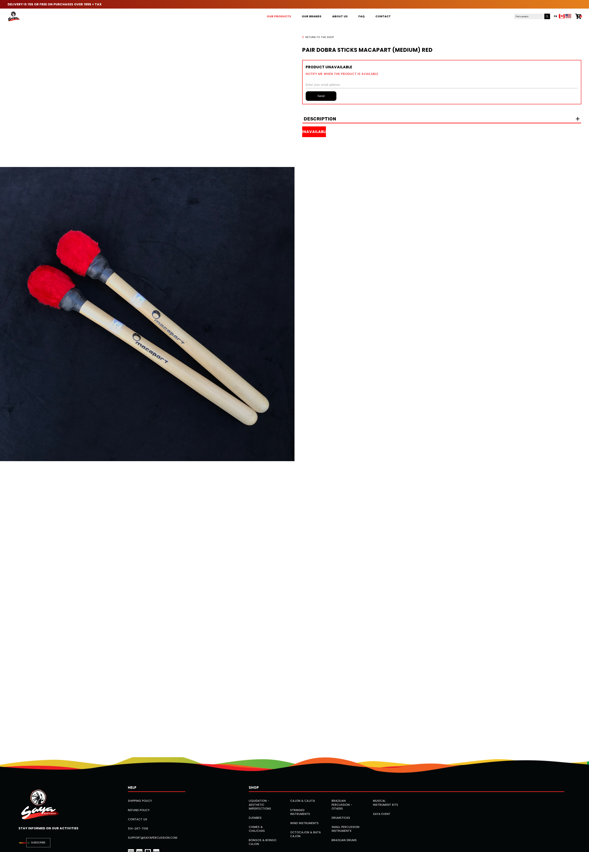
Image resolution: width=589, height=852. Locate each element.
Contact (383, 16)
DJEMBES (255, 818)
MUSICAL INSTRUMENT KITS (385, 802)
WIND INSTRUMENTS (304, 823)
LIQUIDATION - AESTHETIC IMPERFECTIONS (260, 804)
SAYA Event (381, 814)
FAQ (361, 16)
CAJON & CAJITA (302, 801)
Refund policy (139, 810)
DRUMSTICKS (341, 818)
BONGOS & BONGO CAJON (262, 842)
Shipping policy (140, 801)
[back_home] (14, 16)
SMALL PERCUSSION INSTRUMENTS (345, 829)
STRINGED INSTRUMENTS (300, 812)
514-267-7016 (138, 828)
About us (340, 16)
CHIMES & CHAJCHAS (257, 829)
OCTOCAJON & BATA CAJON (305, 834)
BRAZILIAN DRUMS (344, 840)
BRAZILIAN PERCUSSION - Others (342, 804)
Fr (555, 16)
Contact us (137, 819)
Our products (279, 16)
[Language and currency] (565, 16)
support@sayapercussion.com (152, 838)
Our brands (311, 16)
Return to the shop (319, 37)
